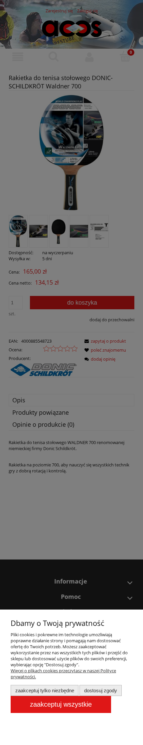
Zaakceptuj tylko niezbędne (44, 690)
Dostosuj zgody (100, 690)
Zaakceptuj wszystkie (61, 704)
